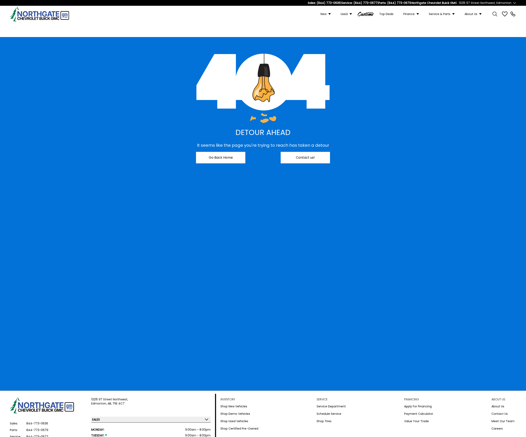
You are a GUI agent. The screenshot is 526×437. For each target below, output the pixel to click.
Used (344, 14)
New (323, 14)
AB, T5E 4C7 (116, 403)
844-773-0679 (37, 430)
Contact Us (499, 414)
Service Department (331, 406)
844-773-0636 (37, 423)
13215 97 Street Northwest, (109, 399)
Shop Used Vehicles (234, 421)
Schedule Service (329, 414)
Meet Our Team (502, 421)
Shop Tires (324, 421)
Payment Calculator (418, 414)
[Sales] (512, 14)
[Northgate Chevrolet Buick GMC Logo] (43, 14)
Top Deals (386, 14)
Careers (497, 429)
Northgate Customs (365, 13)
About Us (471, 14)
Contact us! (305, 157)
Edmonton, (99, 403)
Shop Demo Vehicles (235, 414)
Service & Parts (439, 14)
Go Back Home (221, 157)
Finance (409, 14)
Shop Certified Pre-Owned (239, 429)
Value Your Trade (416, 421)
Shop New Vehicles (233, 406)
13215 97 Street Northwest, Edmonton (485, 3)
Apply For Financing (418, 406)
